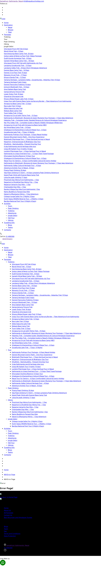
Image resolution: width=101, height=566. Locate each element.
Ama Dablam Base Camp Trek (15, 89)
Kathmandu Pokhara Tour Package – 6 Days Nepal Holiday (25, 134)
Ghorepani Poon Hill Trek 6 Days (16, 49)
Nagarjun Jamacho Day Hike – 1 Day (17, 184)
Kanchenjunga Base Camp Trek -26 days (19, 53)
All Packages (8, 513)
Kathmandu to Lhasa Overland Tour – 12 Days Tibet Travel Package (29, 153)
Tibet (10, 32)
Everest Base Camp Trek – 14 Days (16, 70)
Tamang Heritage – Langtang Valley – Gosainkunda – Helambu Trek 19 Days (32, 80)
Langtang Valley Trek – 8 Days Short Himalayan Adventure (25, 68)
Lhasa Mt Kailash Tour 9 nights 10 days (18, 149)
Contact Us (8, 515)
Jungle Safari (12, 215)
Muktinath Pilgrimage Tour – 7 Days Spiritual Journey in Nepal (27, 139)
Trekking (11, 211)
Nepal (10, 27)
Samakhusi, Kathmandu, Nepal (11, 1)
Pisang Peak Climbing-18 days (15, 170)
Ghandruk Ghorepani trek (13, 96)
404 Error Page (9, 474)
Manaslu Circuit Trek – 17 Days (15, 75)
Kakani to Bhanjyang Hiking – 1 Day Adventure (21, 194)
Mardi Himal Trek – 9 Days (13, 51)
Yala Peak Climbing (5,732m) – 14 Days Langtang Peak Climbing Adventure (31, 173)
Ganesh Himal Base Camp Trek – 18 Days (19, 61)
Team (6, 529)
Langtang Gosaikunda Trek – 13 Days (17, 65)
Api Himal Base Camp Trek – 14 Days (17, 127)
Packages (7, 34)
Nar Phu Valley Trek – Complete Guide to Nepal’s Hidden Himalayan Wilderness (33, 123)
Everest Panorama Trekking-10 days (17, 84)
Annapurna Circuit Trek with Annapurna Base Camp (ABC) (25, 125)
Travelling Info (9, 223)
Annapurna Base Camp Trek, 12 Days (17, 103)
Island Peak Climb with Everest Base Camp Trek (21, 175)
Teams (10, 227)
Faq (5, 531)
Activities (7, 203)
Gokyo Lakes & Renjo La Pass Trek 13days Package (23, 56)
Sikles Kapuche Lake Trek (13, 108)
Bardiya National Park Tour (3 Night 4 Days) (20, 201)
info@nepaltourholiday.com (33, 1)
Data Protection (10, 536)
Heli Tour (11, 218)
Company (7, 230)
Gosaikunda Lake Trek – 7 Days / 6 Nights (19, 132)
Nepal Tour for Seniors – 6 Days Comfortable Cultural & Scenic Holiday (30, 161)
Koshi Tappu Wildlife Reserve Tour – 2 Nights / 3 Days (23, 199)
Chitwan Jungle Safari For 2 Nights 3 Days (19, 196)
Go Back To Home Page (8, 497)
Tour (9, 350)
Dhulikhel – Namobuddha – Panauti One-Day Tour (22, 144)
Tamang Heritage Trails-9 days (15, 82)
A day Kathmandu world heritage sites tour (20, 146)
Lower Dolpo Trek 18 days (13, 94)
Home (6, 23)
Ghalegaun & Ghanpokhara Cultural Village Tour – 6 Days (25, 130)
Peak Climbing (13, 208)
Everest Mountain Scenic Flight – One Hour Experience (24, 137)
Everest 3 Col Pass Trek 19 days (15, 73)
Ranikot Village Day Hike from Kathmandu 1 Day (22, 189)
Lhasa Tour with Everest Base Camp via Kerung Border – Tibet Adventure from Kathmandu (37, 101)
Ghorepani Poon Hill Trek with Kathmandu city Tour (23, 63)
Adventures (12, 213)
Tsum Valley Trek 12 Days (13, 113)
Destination (8, 25)
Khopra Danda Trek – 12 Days (15, 77)
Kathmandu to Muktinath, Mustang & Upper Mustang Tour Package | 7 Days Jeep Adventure (38, 118)
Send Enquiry (7, 239)
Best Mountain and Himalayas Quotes (18, 517)
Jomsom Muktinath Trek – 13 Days (16, 87)
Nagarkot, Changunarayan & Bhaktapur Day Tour (22, 142)
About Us (7, 510)
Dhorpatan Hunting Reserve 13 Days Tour (19, 156)
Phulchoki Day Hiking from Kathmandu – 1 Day (21, 180)
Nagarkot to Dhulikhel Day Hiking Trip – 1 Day (21, 182)
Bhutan (10, 30)
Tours (10, 206)
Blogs (10, 225)
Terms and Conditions (12, 533)
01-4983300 (10, 236)
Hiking (10, 400)
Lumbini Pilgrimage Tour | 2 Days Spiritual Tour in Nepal (25, 151)
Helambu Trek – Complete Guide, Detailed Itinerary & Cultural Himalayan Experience (35, 120)
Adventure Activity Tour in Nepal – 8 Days (19, 168)
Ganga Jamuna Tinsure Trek (14, 92)
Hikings (11, 220)
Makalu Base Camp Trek (13, 111)
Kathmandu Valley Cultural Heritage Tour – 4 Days (22, 165)
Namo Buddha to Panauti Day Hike (17, 192)
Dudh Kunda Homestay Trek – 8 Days (17, 58)
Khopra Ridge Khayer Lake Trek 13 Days (18, 99)
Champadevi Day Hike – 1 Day (15, 187)
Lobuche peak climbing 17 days (15, 177)
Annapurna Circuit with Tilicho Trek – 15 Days (20, 115)
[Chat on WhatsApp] (50, 563)
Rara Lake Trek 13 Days (12, 106)
